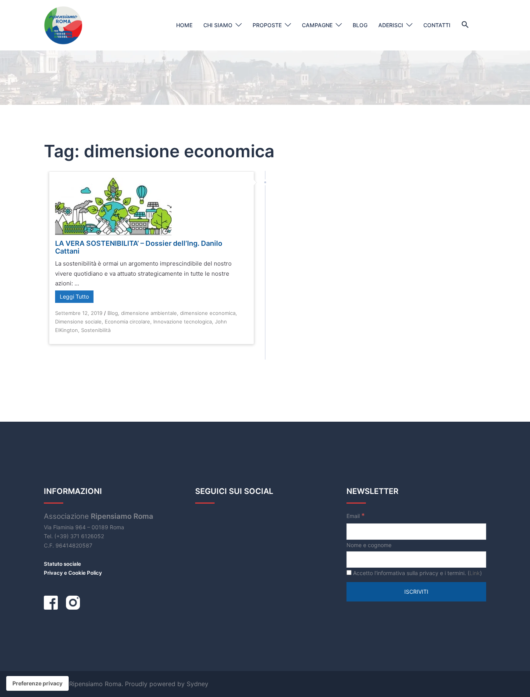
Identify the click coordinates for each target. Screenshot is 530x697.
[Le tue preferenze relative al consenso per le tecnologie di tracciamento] (37, 683)
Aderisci (390, 25)
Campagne (317, 25)
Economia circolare (127, 321)
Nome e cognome (368, 545)
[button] (465, 25)
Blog (360, 25)
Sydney (197, 684)
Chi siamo (217, 25)
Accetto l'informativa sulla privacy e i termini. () (417, 573)
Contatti (436, 25)
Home (184, 25)
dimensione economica (208, 313)
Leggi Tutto (74, 296)
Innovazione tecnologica (182, 321)
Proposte (267, 25)
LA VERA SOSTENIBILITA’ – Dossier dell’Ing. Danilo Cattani (138, 247)
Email (355, 516)
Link (474, 573)
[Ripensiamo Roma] (63, 24)
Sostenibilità (96, 330)
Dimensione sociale (78, 321)
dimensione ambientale (149, 313)
